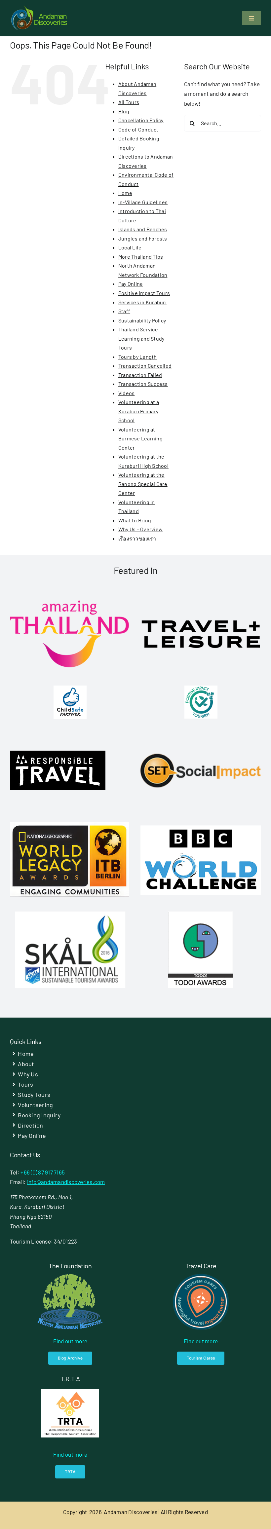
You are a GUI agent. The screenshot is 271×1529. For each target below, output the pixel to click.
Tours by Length (137, 357)
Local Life (130, 247)
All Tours (128, 102)
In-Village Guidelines (143, 202)
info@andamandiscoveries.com (66, 1181)
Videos (126, 393)
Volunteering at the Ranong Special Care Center (143, 483)
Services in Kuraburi (142, 302)
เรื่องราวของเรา (137, 538)
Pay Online (130, 283)
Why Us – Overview (140, 529)
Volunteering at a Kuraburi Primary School (138, 411)
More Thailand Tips (140, 256)
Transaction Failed (140, 375)
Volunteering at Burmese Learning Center (140, 438)
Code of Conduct (138, 129)
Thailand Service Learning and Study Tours (141, 338)
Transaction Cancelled (145, 365)
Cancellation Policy (141, 120)
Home (125, 193)
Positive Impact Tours (144, 293)
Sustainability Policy (142, 320)
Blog (123, 111)
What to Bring (134, 520)
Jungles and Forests (142, 238)
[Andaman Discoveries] (39, 7)
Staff (124, 311)
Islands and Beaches (142, 229)
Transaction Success (143, 384)
